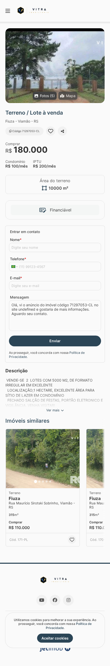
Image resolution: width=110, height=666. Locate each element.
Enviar (55, 341)
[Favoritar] (50, 131)
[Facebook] (55, 600)
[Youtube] (41, 600)
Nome (15, 239)
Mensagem (19, 297)
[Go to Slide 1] (35, 481)
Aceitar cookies (55, 638)
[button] (55, 65)
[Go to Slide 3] (43, 481)
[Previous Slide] (9, 65)
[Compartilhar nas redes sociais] (62, 131)
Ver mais (53, 410)
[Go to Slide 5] (50, 481)
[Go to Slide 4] (47, 481)
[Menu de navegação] (7, 11)
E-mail (16, 278)
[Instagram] (68, 600)
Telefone (18, 259)
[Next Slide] (100, 65)
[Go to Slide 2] (39, 481)
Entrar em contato (25, 231)
